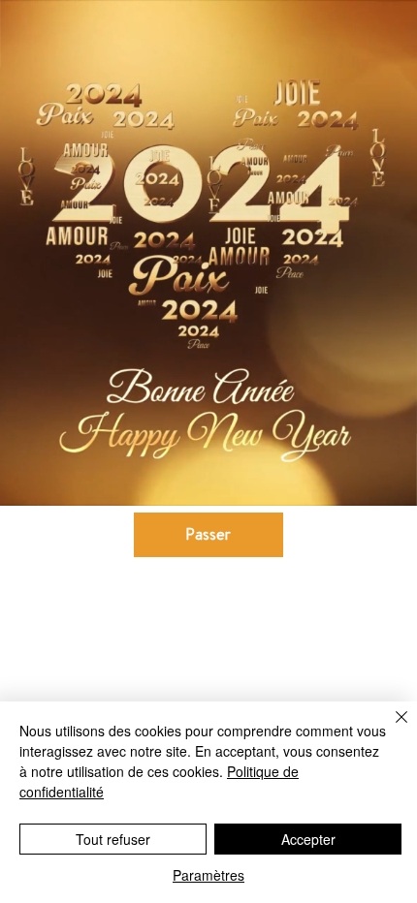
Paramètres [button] (208, 875)
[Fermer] (390, 728)
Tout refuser (113, 839)
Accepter (308, 839)
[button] (383, 482)
